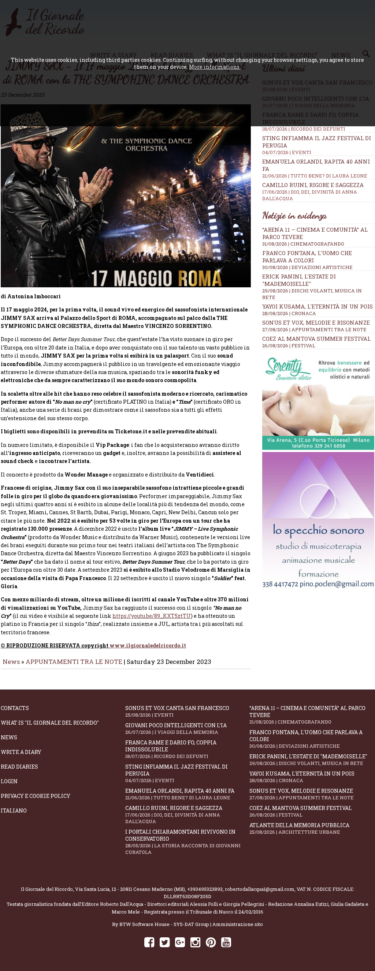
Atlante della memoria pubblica (299, 828)
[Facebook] (149, 942)
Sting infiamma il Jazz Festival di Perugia (176, 773)
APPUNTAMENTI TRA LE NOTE (74, 661)
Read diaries (19, 766)
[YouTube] (226, 942)
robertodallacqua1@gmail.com (259, 889)
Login (9, 781)
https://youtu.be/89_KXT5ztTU (151, 615)
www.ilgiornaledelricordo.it (147, 645)
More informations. (215, 66)
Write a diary (21, 751)
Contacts (15, 708)
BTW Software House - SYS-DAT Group (164, 924)
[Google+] (180, 942)
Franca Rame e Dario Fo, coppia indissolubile (170, 749)
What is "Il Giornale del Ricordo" (50, 722)
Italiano (14, 810)
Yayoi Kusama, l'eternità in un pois (317, 306)
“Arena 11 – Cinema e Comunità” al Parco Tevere (307, 715)
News (11, 661)
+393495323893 (205, 889)
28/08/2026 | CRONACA (289, 313)
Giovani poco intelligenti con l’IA (176, 728)
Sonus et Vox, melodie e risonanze (316, 322)
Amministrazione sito (237, 924)
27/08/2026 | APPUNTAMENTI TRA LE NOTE (314, 329)
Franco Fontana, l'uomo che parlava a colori (307, 256)
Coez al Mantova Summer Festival (316, 338)
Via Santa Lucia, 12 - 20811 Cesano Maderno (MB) (130, 889)
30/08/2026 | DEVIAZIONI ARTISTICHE (307, 267)
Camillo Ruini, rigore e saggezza (313, 191)
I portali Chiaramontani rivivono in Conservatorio (183, 841)
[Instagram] (195, 942)
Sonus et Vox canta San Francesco (177, 711)
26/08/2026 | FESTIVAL (288, 345)
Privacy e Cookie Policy (35, 795)
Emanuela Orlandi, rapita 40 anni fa (179, 794)
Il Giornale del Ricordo (47, 889)
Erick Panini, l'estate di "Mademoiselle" (299, 280)
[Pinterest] (211, 942)
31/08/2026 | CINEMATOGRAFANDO (303, 243)
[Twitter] (165, 942)
